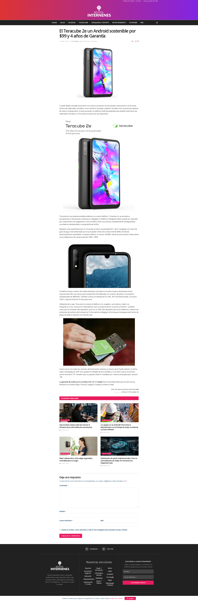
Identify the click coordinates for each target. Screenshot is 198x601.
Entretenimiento (119, 23)
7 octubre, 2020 (64, 41)
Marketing (99, 578)
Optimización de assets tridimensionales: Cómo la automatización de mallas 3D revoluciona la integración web (119, 460)
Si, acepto (130, 598)
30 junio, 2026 (64, 430)
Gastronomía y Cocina (88, 583)
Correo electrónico (66, 520)
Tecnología (83, 23)
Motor (110, 568)
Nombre (62, 511)
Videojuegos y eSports (100, 23)
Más (142, 23)
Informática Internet (99, 574)
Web (102, 520)
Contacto (138, 1)
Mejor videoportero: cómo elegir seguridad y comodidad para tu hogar (75, 459)
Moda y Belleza (98, 582)
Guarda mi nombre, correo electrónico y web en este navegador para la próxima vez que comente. (94, 530)
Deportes (88, 568)
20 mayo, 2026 (105, 465)
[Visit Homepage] (99, 11)
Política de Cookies (128, 1)
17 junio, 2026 (105, 432)
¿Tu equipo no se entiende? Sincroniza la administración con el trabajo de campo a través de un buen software (119, 427)
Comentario (64, 485)
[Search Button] (157, 22)
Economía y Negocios (88, 572)
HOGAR (54, 23)
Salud (62, 23)
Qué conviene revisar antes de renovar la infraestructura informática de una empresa (75, 426)
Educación (88, 576)
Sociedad (71, 23)
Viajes (110, 580)
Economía (133, 23)
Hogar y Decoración (99, 569)
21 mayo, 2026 (64, 463)
